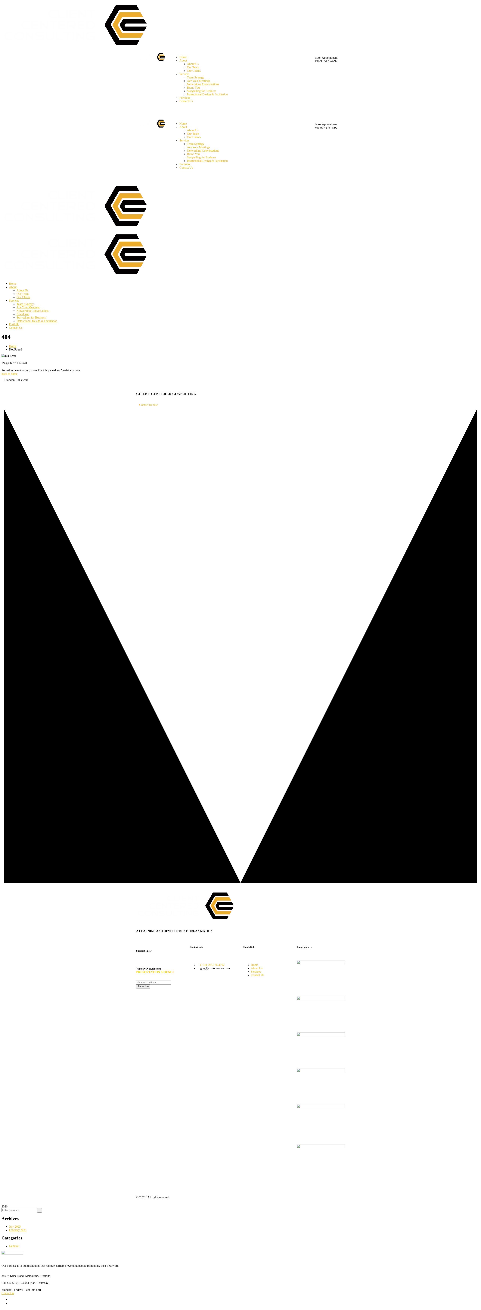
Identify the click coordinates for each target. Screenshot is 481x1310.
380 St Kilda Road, (13, 1275)
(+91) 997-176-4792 (212, 964)
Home (12, 346)
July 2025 (15, 1226)
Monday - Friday (12, 1289)
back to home (9, 373)
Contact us (8, 1293)
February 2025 (17, 1230)
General (13, 1246)
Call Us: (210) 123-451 (15, 1282)
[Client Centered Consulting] (77, 229)
